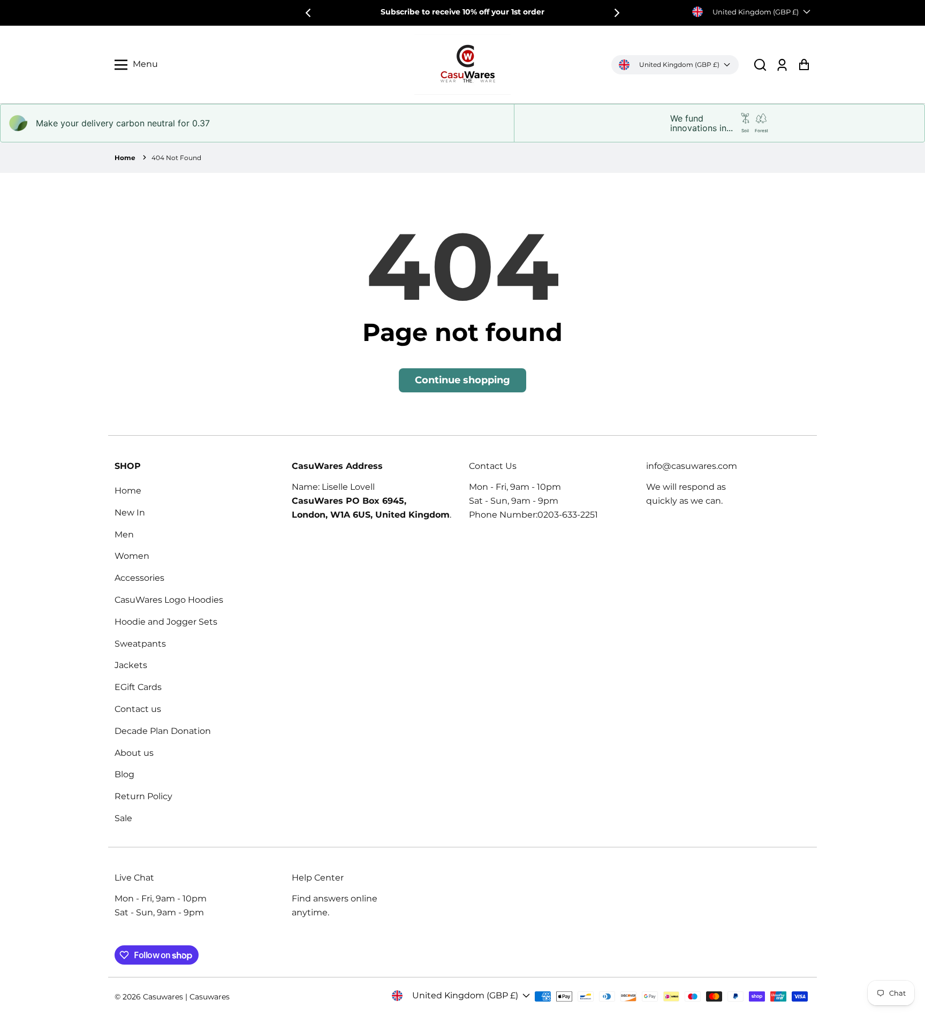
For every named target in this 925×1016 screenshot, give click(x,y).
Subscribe (601, 522)
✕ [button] (728, 324)
